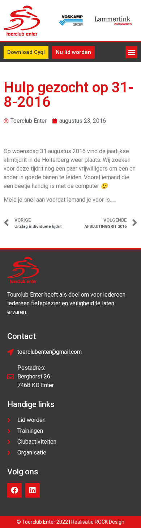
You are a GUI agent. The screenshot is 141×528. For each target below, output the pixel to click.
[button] (131, 52)
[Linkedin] (32, 490)
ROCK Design (109, 522)
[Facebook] (14, 490)
